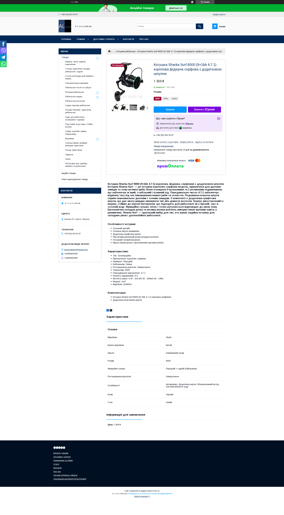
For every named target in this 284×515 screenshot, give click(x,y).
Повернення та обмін (63, 460)
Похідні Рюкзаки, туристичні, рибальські (78, 111)
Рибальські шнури (73, 96)
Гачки (67, 159)
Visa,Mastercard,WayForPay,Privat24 (69, 479)
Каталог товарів (60, 453)
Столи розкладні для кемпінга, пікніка (79, 77)
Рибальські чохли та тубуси (78, 87)
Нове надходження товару (75, 179)
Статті (56, 464)
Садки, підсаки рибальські (77, 105)
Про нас (144, 39)
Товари (80, 39)
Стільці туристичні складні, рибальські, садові (77, 70)
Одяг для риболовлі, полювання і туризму (75, 118)
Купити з (199, 109)
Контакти (128, 39)
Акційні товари (69, 173)
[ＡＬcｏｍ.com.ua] (65, 31)
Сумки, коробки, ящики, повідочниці (76, 132)
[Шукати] (199, 26)
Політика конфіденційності (161, 494)
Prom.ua (156, 491)
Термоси (69, 154)
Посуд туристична (73, 150)
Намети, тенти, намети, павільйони (75, 63)
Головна (66, 39)
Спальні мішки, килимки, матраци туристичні (76, 144)
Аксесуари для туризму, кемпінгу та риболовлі (76, 164)
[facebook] (107, 311)
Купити (170, 109)
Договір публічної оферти (65, 475)
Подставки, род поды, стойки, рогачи (79, 125)
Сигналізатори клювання (76, 83)
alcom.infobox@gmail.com (76, 249)
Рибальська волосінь (75, 101)
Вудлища (69, 138)
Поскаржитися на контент (138, 494)
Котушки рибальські (125, 51)
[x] (111, 311)
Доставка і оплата (104, 39)
